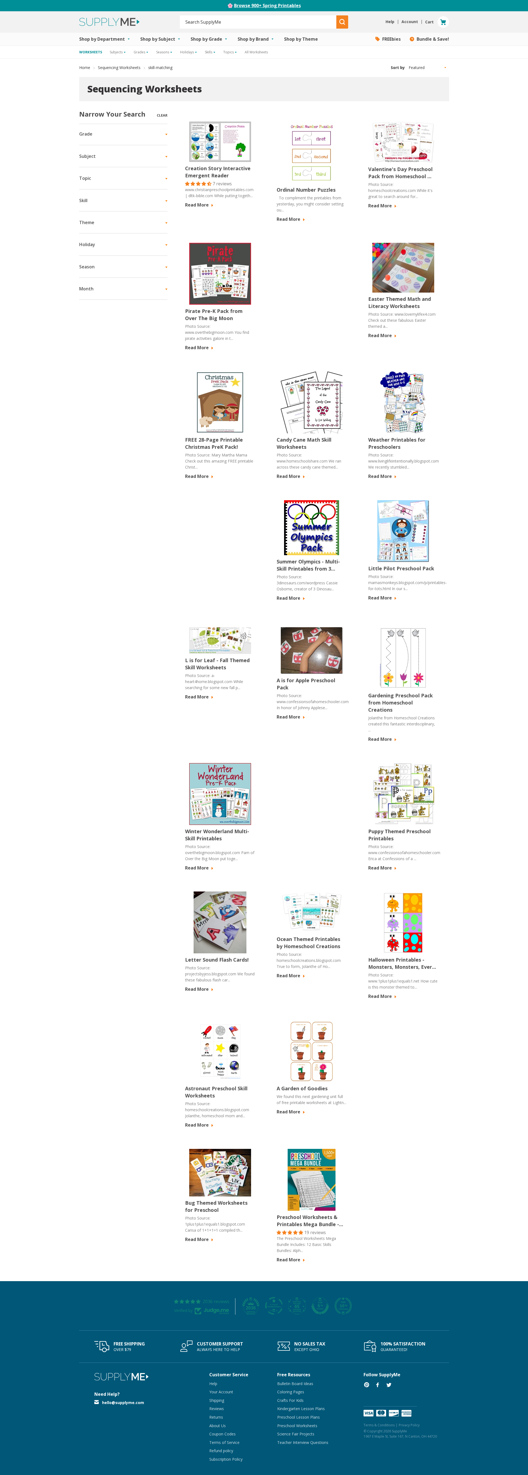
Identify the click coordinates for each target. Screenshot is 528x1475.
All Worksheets (256, 52)
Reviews (216, 1408)
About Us (217, 1425)
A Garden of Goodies (302, 1088)
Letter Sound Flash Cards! (217, 959)
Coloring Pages (290, 1391)
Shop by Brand (254, 39)
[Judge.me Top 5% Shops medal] (320, 1306)
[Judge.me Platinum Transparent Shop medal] (274, 1306)
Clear (162, 115)
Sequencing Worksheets (119, 67)
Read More (197, 205)
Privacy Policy (409, 1425)
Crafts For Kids (290, 1400)
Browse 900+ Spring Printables (267, 5)
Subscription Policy (226, 1459)
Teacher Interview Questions (302, 1442)
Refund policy (221, 1450)
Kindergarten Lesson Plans (301, 1408)
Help (213, 1383)
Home (84, 67)
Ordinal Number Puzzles (306, 189)
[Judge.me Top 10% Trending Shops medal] (343, 1306)
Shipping (216, 1400)
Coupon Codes (222, 1434)
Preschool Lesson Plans (298, 1417)
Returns (216, 1417)
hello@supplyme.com (123, 1402)
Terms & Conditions (379, 1425)
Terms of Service (224, 1442)
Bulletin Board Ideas (295, 1383)
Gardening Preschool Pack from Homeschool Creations (400, 702)
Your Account (221, 1391)
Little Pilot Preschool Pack (401, 568)
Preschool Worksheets (297, 1425)
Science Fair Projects (295, 1434)
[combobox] (258, 22)
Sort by (398, 67)
